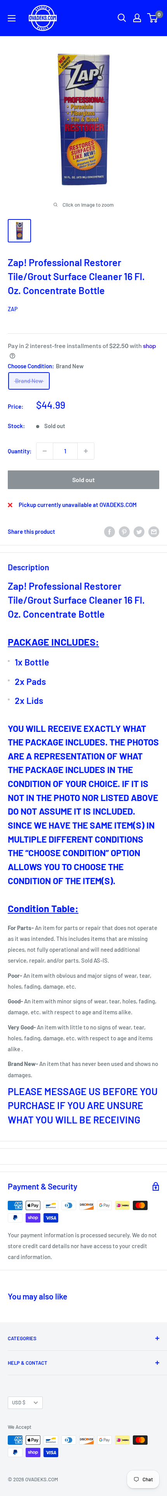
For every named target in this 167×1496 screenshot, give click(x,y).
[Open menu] (12, 18)
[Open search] (122, 18)
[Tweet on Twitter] (139, 531)
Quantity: (19, 451)
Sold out (83, 479)
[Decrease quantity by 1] (45, 451)
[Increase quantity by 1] (86, 451)
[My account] (137, 18)
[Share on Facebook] (109, 531)
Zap (12, 309)
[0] (153, 18)
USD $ (18, 1402)
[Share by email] (153, 531)
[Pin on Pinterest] (124, 531)
